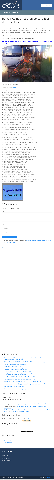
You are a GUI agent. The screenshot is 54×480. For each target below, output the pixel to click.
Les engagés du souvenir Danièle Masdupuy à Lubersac (17, 390)
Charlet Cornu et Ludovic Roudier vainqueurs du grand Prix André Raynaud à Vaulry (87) (24, 363)
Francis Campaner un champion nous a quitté (14, 378)
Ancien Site (5, 455)
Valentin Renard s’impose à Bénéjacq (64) (14, 386)
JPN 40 (14, 87)
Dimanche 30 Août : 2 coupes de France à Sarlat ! (15, 369)
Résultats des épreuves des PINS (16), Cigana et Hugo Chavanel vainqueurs (22, 385)
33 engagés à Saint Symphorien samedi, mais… (15, 374)
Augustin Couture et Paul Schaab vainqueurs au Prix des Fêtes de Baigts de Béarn (23, 358)
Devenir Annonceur (8, 439)
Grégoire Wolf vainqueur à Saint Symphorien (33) (15, 364)
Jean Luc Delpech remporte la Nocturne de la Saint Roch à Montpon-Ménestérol (23, 388)
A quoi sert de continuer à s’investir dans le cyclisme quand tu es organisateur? (32, 403)
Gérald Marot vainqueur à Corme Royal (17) (14, 366)
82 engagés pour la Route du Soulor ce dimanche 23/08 (17, 371)
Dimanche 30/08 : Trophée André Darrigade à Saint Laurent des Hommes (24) (22, 368)
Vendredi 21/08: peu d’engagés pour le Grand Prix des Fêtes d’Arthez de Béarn (22, 381)
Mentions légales (8, 442)
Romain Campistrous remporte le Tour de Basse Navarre (25, 20)
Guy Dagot (6, 410)
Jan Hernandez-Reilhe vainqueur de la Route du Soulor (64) (18, 361)
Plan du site (7, 444)
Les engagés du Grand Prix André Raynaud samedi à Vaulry (18, 373)
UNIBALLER (49, 477)
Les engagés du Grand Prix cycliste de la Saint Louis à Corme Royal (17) (21, 376)
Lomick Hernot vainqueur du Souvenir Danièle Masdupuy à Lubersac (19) (21, 379)
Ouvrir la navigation (11, 12)
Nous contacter (8, 441)
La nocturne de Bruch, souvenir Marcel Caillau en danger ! (24, 405)
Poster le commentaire (9, 237)
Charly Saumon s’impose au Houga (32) (20, 411)
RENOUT (6, 411)
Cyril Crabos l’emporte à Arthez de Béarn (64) (14, 359)
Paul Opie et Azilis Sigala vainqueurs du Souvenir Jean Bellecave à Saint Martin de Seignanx (25, 383)
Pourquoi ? (30, 419)
